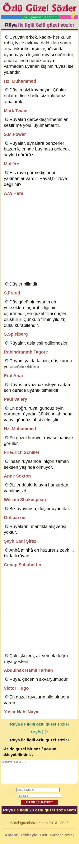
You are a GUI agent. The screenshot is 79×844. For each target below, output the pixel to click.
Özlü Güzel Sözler (39, 9)
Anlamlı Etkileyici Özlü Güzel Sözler (39, 835)
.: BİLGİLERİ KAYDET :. (39, 802)
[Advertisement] (39, 239)
